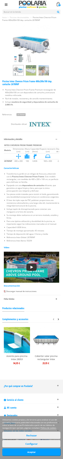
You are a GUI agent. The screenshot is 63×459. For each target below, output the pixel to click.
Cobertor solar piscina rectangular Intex (46, 358)
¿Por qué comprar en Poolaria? (18, 386)
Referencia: (7, 114)
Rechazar (31, 435)
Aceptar (31, 452)
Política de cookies (48, 428)
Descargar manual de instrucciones (21, 291)
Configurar (31, 443)
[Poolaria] (32, 4)
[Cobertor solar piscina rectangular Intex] (46, 340)
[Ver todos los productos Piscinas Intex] (40, 124)
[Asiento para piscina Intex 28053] (17, 340)
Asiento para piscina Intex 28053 (16, 358)
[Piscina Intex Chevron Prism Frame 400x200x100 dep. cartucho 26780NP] (31, 44)
